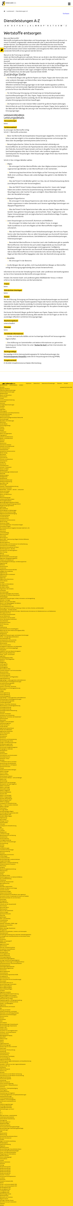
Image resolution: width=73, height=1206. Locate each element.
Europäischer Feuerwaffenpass (7, 949)
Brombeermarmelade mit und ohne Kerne (10, 897)
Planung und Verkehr (5, 1010)
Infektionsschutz (4, 632)
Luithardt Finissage (4, 833)
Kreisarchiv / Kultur (4, 758)
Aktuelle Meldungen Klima (6, 741)
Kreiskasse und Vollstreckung (7, 715)
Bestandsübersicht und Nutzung (8, 835)
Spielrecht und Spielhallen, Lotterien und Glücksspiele (13, 931)
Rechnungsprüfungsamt (6, 986)
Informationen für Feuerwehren (8, 545)
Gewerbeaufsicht (4, 449)
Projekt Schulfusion (5, 725)
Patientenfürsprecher (5, 1125)
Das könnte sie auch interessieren (8, 1202)
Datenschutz (37, 383)
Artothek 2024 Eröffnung (6, 798)
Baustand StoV (3, 734)
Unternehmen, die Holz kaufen (7, 617)
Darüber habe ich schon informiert (8, 1046)
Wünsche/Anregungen (5, 1045)
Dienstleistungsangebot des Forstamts (9, 593)
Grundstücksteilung (5, 515)
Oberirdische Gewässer (5, 444)
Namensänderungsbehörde (6, 968)
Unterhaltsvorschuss (5, 673)
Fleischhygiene (3, 1090)
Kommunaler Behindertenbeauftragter (9, 1150)
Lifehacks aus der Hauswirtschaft (8, 904)
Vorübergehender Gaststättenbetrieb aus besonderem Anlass (15, 936)
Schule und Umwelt (5, 491)
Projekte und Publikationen (7, 560)
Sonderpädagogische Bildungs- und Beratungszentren (13, 561)
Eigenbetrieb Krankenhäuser (7, 728)
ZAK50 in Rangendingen (6, 797)
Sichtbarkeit (3, 1019)
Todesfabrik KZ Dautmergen (7, 849)
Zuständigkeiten (4, 667)
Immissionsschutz (4, 518)
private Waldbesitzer (5, 616)
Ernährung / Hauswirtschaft (6, 881)
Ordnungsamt (3, 411)
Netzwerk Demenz (4, 1155)
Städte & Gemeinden (5, 1162)
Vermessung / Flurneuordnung (7, 1050)
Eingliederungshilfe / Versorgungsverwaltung (11, 1000)
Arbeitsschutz (3, 456)
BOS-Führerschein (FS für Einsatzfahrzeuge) (10, 979)
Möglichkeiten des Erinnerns (7, 854)
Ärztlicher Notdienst (5, 388)
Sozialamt (2, 406)
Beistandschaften (4, 672)
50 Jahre (2, 430)
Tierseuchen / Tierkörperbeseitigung (9, 1088)
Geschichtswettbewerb (5, 792)
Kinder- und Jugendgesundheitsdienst (9, 637)
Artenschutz (3, 531)
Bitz (1, 827)
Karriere (2, 1205)
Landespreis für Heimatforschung (8, 803)
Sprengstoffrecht (4, 952)
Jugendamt (2, 409)
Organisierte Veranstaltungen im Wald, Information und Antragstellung (17, 598)
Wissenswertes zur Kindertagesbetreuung (10, 688)
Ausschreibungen (4, 419)
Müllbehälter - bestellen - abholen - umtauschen (12, 489)
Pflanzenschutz (3, 870)
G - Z (1, 1114)
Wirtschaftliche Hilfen (5, 669)
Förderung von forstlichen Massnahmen (10, 595)
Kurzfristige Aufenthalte (6, 1106)
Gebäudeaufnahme (5, 1053)
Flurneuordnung (4, 1062)
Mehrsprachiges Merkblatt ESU (7, 653)
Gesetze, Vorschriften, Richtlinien (8, 686)
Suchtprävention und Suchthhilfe (8, 640)
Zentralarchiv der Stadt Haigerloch (8, 784)
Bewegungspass (4, 1142)
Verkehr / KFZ (3, 1027)
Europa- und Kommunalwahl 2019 (8, 1186)
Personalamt (3, 981)
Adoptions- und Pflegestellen (7, 659)
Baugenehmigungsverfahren (7, 505)
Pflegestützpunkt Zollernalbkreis (8, 1154)
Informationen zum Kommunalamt (8, 755)
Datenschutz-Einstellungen (48, 383)
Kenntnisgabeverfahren (6, 500)
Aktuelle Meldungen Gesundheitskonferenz (10, 1149)
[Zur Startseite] (9, 3)
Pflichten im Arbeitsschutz (6, 459)
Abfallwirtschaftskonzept (6, 480)
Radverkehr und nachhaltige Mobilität (9, 1013)
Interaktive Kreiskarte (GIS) (6, 1181)
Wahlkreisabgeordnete (5, 1194)
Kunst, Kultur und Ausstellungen (8, 841)
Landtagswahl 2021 (4, 1192)
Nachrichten (3, 422)
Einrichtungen (3, 484)
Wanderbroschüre (4, 1147)
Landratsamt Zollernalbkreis (14, 115)
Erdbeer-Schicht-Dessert (6, 893)
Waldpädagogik (4, 596)
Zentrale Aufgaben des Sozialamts (8, 995)
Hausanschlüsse (4, 566)
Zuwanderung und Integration (7, 1093)
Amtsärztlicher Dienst (5, 622)
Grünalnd (2, 872)
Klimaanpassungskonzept (6, 744)
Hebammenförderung (5, 1144)
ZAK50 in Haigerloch (5, 790)
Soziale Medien (3, 424)
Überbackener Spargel (5, 891)
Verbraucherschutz (4, 1091)
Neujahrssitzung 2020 (5, 1168)
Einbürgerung (3, 1120)
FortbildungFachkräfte (5, 685)
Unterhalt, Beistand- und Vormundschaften (10, 670)
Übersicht (59, 383)
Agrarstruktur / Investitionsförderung (9, 862)
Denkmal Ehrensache (5, 766)
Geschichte (2, 1179)
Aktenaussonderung (5, 851)
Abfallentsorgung (4, 475)
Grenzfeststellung (4, 1054)
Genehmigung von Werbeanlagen (8, 510)
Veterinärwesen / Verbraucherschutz (9, 1085)
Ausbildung (3, 1067)
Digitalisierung (3, 563)
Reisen (1, 625)
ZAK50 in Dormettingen (5, 795)
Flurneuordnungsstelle (5, 1078)
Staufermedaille (4, 822)
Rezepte (2, 885)
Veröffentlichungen (4, 848)
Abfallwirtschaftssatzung (6, 481)
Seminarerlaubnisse (5, 978)
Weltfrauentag (3, 1134)
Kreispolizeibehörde (5, 955)
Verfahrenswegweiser (5, 696)
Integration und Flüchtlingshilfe (7, 1099)
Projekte (2, 846)
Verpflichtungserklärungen (6, 1104)
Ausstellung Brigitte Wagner (6, 811)
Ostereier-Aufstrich (4, 889)
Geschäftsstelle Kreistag (6, 414)
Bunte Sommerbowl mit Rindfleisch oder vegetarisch (13, 894)
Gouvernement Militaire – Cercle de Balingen (11, 777)
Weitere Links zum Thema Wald (7, 601)
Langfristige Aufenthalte (6, 1107)
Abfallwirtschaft (4, 393)
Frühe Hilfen (3, 689)
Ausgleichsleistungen (5, 861)
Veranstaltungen (4, 1130)
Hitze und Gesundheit (5, 645)
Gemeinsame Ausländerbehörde (8, 1101)
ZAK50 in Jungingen (5, 801)
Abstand (2, 1018)
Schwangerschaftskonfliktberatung (8, 710)
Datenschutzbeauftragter (6, 989)
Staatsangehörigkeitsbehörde (7, 966)
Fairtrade (2, 428)
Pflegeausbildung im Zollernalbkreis (9, 997)
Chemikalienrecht (4, 465)
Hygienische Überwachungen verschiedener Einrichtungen (14, 635)
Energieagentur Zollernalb (6, 749)
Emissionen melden (5, 523)
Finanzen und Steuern (5, 713)
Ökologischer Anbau (5, 875)
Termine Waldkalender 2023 (7, 606)
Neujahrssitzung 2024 (5, 1171)
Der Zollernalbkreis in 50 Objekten (8, 765)
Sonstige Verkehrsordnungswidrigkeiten (10, 960)
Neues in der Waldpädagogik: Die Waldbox (10, 603)
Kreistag (2, 1165)
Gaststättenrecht (4, 933)
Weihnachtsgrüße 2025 (5, 814)
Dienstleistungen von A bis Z (7, 1109)
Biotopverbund (4, 537)
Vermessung (3, 1051)
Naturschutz (3, 529)
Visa (1, 1102)
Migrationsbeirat (4, 1198)
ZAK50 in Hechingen (5, 787)
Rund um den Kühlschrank (6, 910)
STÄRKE (2, 691)
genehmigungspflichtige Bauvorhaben (9, 502)
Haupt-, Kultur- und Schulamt (7, 654)
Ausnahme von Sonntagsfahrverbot (8, 1030)
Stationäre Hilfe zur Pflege (6, 998)
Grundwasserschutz (5, 448)
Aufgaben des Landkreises (6, 571)
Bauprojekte (3, 720)
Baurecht (2, 496)
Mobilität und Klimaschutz (6, 745)
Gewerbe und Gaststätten (6, 925)
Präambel (2, 1203)
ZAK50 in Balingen (4, 806)
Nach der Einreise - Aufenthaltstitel (8, 1115)
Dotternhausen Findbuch (6, 776)
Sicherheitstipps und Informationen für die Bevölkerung (13, 544)
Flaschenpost (3, 808)
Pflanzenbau (3, 865)
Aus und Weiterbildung (5, 878)
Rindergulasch (3, 901)
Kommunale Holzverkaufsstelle (7, 614)
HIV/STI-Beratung (4, 624)
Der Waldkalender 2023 (5, 604)
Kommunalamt (3, 396)
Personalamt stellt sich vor (6, 982)
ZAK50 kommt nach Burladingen (8, 782)
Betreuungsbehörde (5, 971)
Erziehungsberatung (5, 693)
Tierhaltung (3, 880)
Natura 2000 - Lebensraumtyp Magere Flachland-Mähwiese (14, 539)
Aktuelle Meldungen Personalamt (8, 984)
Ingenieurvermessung (5, 1059)
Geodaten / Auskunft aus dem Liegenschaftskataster (13, 1064)
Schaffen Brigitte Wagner (6, 816)
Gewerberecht (3, 926)
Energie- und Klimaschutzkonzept (8, 742)
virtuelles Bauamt (4, 516)
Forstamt (2, 408)
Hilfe (1, 1131)
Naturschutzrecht (4, 534)
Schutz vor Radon (4, 468)
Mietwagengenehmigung (6, 1035)
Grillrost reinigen (4, 912)
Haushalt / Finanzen (5, 1174)
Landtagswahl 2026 (4, 1190)
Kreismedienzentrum (5, 757)
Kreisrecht (2, 1163)
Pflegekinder (3, 662)
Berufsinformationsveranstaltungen (8, 556)
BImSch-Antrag (3, 452)
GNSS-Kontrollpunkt (5, 1069)
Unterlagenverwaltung (5, 840)
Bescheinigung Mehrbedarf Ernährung (9, 994)
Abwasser (2, 440)
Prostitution (3, 939)
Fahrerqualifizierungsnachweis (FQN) (9, 974)
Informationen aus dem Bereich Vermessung (11, 1074)
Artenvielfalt (3, 536)
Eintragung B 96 (4, 976)
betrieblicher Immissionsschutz (7, 451)
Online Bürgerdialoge (5, 425)
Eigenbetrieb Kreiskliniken (6, 731)
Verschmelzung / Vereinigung (7, 1056)
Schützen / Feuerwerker (6, 467)
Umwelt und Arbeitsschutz (6, 436)
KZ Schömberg (3, 781)
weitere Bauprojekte (5, 733)
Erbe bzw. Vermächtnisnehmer (7, 947)
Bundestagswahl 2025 (5, 1187)
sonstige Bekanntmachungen (7, 404)
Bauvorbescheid (4, 508)
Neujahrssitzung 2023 (5, 1170)
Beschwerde (3, 454)
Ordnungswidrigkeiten (5, 957)
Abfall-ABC (2, 473)
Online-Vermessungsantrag (6, 1083)
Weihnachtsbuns (4, 902)
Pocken (2, 829)
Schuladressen (3, 736)
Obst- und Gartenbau (5, 918)
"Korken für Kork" (40, 345)
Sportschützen (3, 945)
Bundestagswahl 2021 (5, 1189)
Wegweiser (2, 1146)
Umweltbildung (4, 920)
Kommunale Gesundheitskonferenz (8, 1136)
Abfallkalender (3, 478)
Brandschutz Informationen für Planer (9, 547)
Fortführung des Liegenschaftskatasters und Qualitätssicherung (15, 1061)
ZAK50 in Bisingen (4, 771)
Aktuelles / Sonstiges (5, 600)
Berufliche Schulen (4, 555)
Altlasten (2, 441)
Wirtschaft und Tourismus (6, 1197)
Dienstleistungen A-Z (22, 11)
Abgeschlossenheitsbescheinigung (8, 513)
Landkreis (2, 1178)
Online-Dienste (3, 580)
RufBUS (2, 1040)
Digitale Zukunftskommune (6, 579)
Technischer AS (3, 457)
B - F (1, 1112)
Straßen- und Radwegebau (6, 1003)
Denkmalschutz (4, 540)
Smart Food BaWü (4, 492)
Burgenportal (3, 832)
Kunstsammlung (4, 843)
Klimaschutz (3, 737)
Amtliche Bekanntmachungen (7, 392)
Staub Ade (2, 915)
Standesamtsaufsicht (5, 965)
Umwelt (2, 398)
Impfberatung (3, 627)
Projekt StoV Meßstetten (6, 729)
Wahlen (2, 1182)
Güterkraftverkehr (4, 1034)
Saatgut (2, 873)
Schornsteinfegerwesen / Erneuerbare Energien (11, 524)
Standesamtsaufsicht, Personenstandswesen (11, 963)
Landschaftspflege (4, 532)
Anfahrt (21, 385)
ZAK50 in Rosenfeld (5, 785)
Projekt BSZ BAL (4, 726)
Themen (2, 427)
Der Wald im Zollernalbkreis (6, 584)
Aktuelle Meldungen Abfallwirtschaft (9, 472)
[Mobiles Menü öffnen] (69, 4)
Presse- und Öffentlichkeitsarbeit (8, 1152)
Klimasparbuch (3, 750)
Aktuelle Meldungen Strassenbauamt (9, 1024)
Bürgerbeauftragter (4, 1123)
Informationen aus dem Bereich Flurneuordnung (12, 1075)
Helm (1, 1021)
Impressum (28, 383)
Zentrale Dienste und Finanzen (7, 1006)
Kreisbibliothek (3, 837)
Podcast (2, 768)
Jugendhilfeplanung (5, 678)
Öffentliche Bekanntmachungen (8, 390)
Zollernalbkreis (3, 1158)
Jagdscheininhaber (4, 944)
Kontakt (66, 383)
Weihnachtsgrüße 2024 (5, 800)
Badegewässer (3, 633)
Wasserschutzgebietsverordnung (8, 869)
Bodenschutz (3, 443)
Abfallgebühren (4, 476)
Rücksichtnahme (4, 1016)
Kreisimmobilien (4, 718)
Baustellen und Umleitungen (7, 420)
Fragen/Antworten (4, 1043)
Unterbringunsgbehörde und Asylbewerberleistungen (13, 1094)
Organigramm (3, 435)
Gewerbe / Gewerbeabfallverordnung (9, 486)
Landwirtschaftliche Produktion (7, 864)
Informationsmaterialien (6, 488)
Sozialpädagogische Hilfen (6, 657)
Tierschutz (2, 1086)
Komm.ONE (69, 387)
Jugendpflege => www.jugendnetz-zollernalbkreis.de (13, 680)
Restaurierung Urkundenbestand (8, 763)
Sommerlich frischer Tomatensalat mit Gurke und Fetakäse (14, 896)
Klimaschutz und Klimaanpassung (8, 739)
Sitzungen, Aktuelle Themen (7, 1200)
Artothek (2, 845)
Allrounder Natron (4, 907)
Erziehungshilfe (4, 664)
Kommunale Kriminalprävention (8, 1176)
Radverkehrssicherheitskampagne (8, 1014)
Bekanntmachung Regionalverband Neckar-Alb (11, 417)
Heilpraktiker (3, 649)
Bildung (2, 553)
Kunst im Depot (4, 773)
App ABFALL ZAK (4, 483)
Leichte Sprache (13, 385)
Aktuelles (2, 387)
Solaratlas (2, 752)
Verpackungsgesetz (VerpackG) (15, 356)
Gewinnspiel (3, 1048)
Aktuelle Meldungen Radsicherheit (8, 1026)
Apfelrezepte (3, 917)
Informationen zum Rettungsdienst (8, 550)
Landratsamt (10, 11)
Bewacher (2, 937)
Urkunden (2, 824)
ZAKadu (2, 1042)
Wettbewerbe (3, 576)
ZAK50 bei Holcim (4, 774)
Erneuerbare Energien (5, 526)
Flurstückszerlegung (5, 1058)
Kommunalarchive (4, 838)
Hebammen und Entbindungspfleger (9, 648)
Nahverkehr (3, 1037)
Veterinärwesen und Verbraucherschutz (9, 412)
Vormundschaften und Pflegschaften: (9, 677)
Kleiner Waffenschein (5, 950)
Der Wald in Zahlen (4, 587)
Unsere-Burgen (3, 856)
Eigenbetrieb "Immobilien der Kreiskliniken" (10, 717)
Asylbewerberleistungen (6, 1096)
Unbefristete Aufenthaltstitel (7, 1117)
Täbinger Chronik (4, 821)
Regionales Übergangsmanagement (8, 558)
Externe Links (3, 1070)
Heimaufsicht (3, 969)
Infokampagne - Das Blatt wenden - (8, 609)
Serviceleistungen (4, 592)
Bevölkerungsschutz (5, 542)
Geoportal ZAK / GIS (5, 1066)
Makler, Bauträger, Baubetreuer (7, 928)
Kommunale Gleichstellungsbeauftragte (9, 1126)
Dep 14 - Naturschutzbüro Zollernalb (9, 805)
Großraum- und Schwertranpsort (8, 1032)
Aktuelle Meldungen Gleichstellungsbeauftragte (11, 1128)
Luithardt (2, 830)
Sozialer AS (2, 462)
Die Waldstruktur (4, 585)
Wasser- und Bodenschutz (6, 438)
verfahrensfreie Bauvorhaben (7, 499)
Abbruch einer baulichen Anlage (8, 512)
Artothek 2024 (3, 793)
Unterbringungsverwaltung (6, 1098)
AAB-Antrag (3, 507)
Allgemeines (3, 1005)
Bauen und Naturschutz (6, 395)
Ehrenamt (2, 853)
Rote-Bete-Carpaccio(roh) (6, 886)
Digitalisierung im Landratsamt (7, 574)
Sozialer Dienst (3, 665)
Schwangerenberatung (5, 707)
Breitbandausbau (4, 1195)
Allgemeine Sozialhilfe (5, 992)
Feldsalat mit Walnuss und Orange (8, 888)
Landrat (2, 1160)
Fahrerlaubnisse (4, 973)
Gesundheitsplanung (5, 638)
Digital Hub (3, 577)
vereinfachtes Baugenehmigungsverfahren (10, 504)
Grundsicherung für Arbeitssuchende (9, 1002)
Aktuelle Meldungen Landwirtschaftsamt (10, 859)
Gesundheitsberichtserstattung (7, 641)
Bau (1, 1008)
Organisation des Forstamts (6, 588)
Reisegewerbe (3, 929)
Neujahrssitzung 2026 (5, 1173)
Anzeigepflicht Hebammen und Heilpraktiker (11, 646)
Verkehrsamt (3, 401)
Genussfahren (3, 1022)
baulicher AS (3, 464)
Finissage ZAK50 (4, 809)
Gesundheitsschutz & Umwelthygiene (9, 628)
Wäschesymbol (3, 909)
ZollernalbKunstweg (5, 789)
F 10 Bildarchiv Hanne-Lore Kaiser (8, 761)
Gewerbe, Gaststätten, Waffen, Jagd (8, 923)
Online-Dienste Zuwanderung (7, 1118)
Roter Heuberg (3, 552)
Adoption (2, 661)
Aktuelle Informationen (5, 1138)
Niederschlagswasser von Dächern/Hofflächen (11, 877)
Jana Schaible (3, 819)
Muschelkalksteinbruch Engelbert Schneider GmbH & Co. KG (14, 528)
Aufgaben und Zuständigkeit (7, 721)
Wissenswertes (3, 643)
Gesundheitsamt (4, 620)
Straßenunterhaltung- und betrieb (8, 1011)
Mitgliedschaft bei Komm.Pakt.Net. (8, 569)
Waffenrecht (3, 942)
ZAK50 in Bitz (3, 779)
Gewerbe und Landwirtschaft (7, 446)
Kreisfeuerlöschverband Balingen (8, 769)
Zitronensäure (3, 905)
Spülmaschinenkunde (5, 913)
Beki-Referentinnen (5, 883)
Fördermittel (3, 568)
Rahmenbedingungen (5, 497)
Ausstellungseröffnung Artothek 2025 (9, 813)
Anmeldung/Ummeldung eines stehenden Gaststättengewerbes (15, 934)
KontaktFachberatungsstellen (7, 683)
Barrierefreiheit (3, 385)
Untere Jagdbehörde (5, 953)
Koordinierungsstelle (5, 675)
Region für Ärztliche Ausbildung (7, 1141)
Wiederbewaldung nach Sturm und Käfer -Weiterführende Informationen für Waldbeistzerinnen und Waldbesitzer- (28, 611)
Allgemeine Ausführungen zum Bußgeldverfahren (12, 961)
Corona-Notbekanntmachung (7, 400)
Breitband (2, 564)
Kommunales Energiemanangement (8, 747)
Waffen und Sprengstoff (6, 941)
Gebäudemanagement (5, 723)
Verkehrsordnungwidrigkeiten (7, 958)
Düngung (2, 867)
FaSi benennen (3, 460)
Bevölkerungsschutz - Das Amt (7, 548)
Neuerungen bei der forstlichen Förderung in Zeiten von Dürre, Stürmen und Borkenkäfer (22, 608)
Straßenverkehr (4, 1029)
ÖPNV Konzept (3, 1038)
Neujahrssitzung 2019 (5, 1166)
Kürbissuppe (3, 899)
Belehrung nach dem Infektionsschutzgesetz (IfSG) (12, 630)
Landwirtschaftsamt (5, 416)
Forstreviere (3, 590)
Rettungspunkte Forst (5, 612)
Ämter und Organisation (6, 433)
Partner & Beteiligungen (6, 1157)
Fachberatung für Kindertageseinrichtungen (10, 681)
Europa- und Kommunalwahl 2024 (8, 1184)
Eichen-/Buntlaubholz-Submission (8, 619)
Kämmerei (2, 403)
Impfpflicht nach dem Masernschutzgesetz (10, 651)
